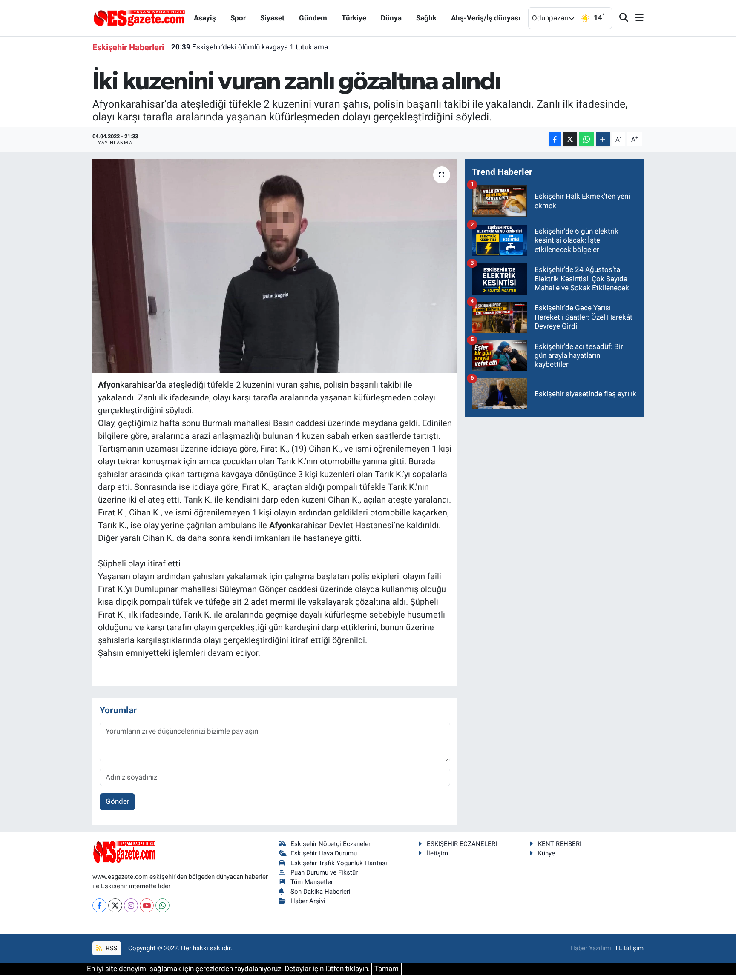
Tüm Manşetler (311, 882)
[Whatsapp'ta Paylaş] (586, 139)
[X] (115, 905)
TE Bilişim (629, 948)
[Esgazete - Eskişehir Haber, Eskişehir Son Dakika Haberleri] (139, 17)
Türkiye (354, 18)
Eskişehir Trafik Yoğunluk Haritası (338, 863)
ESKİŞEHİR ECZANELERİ (462, 844)
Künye (546, 853)
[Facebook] (99, 905)
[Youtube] (147, 905)
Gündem (313, 18)
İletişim (437, 853)
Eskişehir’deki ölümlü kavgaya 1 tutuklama (249, 47)
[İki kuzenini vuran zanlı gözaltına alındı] (274, 266)
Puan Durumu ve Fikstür (324, 872)
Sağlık (426, 18)
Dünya (391, 18)
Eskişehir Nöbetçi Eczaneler (330, 844)
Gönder (117, 801)
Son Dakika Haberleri (320, 891)
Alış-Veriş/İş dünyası (485, 18)
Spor (238, 18)
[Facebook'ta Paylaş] (555, 139)
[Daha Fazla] (603, 139)
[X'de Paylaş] (570, 139)
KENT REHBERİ (559, 844)
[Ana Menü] (636, 18)
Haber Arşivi (307, 901)
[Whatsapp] (162, 905)
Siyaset (272, 18)
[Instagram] (131, 905)
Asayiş (205, 18)
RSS (110, 948)
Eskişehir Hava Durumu (323, 853)
